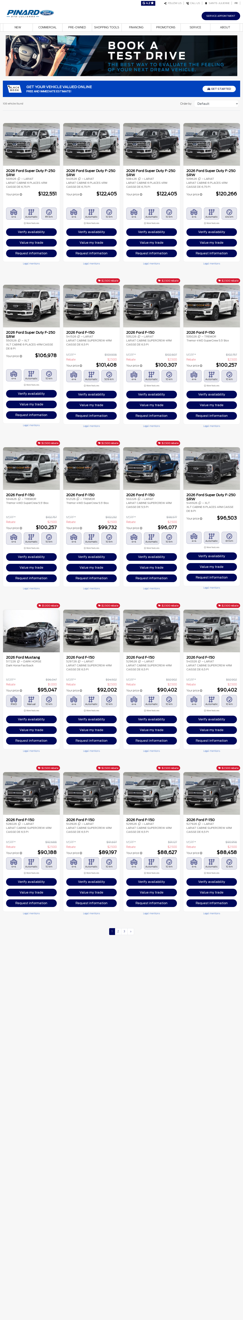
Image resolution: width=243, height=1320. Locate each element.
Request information (31, 253)
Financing (136, 27)
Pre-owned (77, 27)
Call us (194, 3)
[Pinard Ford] (31, 12)
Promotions (165, 27)
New (18, 27)
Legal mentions (31, 263)
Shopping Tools (106, 27)
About (225, 27)
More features (32, 223)
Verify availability (31, 232)
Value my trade (31, 242)
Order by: (186, 103)
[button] (5, 144)
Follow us (174, 3)
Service (195, 27)
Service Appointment (220, 15)
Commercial (47, 27)
